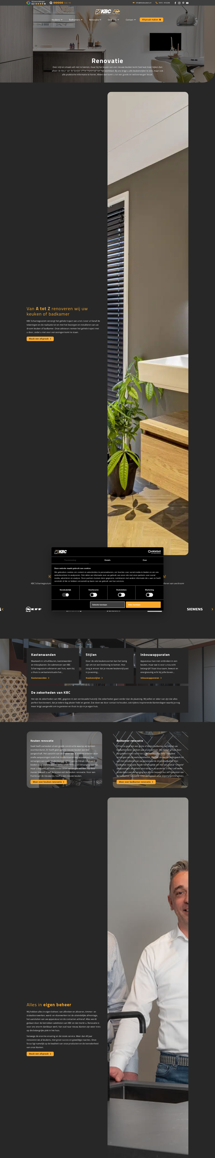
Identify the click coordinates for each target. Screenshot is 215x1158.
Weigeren (60, 605)
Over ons (112, 19)
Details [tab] (108, 560)
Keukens (56, 19)
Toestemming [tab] (70, 560)
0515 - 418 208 (164, 3)
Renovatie (94, 19)
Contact (129, 19)
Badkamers (74, 19)
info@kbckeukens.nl (143, 3)
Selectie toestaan (99, 605)
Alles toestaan (134, 605)
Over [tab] (145, 560)
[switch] (93, 595)
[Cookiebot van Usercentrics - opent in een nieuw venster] (150, 552)
